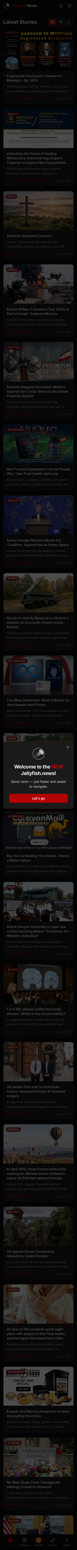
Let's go (38, 798)
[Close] (67, 747)
